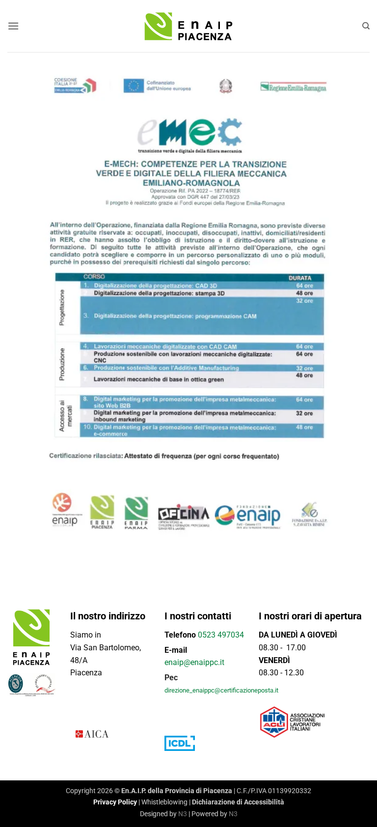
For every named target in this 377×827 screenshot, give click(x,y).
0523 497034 (221, 635)
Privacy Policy (115, 802)
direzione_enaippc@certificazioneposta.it (221, 690)
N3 (182, 814)
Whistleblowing (164, 802)
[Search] (366, 26)
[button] (13, 26)
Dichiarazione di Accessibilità (238, 802)
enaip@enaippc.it (194, 662)
